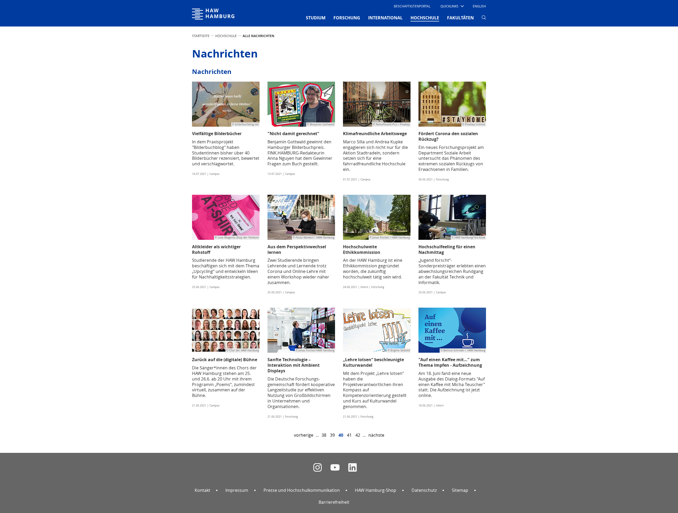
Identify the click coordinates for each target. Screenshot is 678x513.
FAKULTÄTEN (460, 18)
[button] (451, 6)
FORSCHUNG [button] (346, 18)
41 (349, 435)
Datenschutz (424, 490)
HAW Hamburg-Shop (375, 490)
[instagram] (317, 467)
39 (332, 435)
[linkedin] (352, 467)
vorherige (303, 435)
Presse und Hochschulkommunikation (302, 490)
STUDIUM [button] (315, 18)
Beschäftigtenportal (412, 6)
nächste (376, 435)
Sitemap (460, 490)
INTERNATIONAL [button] (385, 18)
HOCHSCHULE (226, 36)
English (479, 6)
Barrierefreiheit (334, 502)
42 (357, 435)
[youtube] (335, 467)
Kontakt (202, 490)
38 (324, 435)
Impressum (236, 490)
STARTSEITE (200, 36)
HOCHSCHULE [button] (425, 18)
